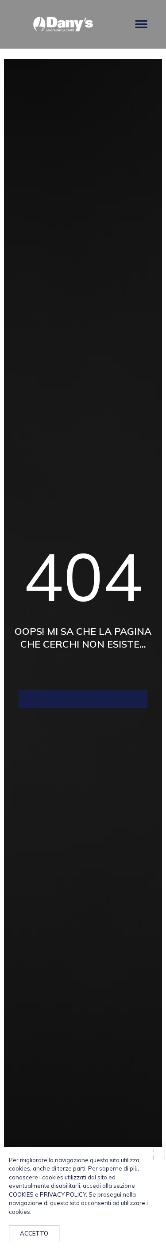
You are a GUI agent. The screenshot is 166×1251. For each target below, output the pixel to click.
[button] (141, 24)
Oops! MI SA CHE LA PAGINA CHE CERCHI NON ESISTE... (83, 637)
